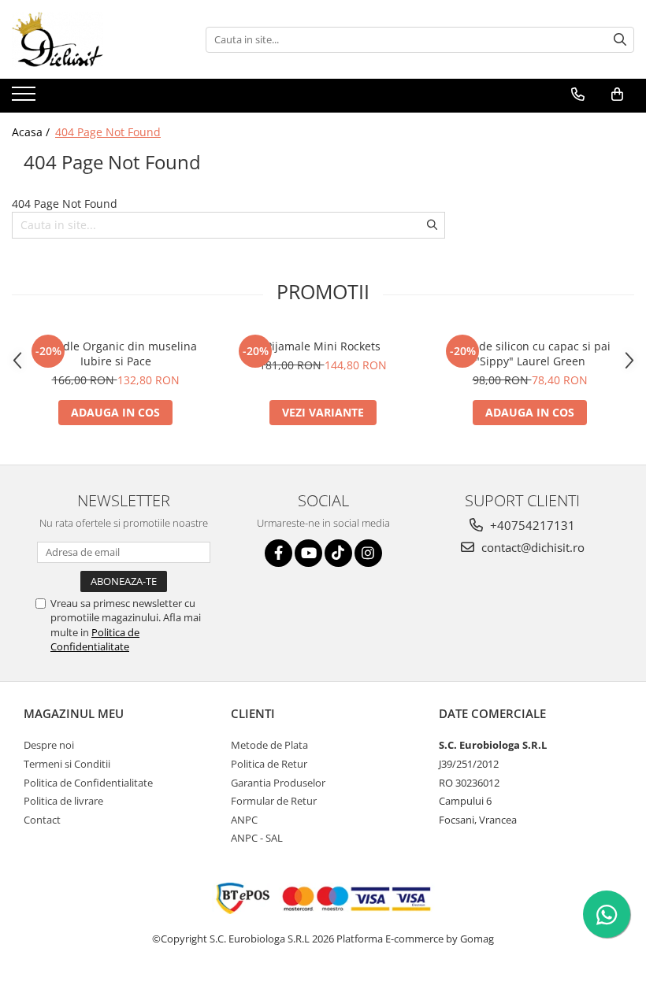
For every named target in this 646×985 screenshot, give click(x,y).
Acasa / (32, 131)
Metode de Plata (269, 745)
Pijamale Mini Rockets (323, 346)
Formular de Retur (274, 801)
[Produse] (25, 98)
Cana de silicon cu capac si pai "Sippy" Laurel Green (530, 353)
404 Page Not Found (108, 131)
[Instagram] (368, 553)
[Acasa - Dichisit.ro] (90, 39)
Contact (42, 820)
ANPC (244, 820)
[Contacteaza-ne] (578, 94)
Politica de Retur (269, 764)
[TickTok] (338, 553)
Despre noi (49, 745)
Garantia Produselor (278, 783)
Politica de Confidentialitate (94, 639)
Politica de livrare (63, 801)
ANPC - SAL (257, 838)
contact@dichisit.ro (531, 547)
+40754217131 (531, 525)
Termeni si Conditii (67, 764)
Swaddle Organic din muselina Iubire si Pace (116, 353)
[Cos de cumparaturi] (617, 94)
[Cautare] (620, 40)
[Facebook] (278, 553)
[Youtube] (308, 553)
